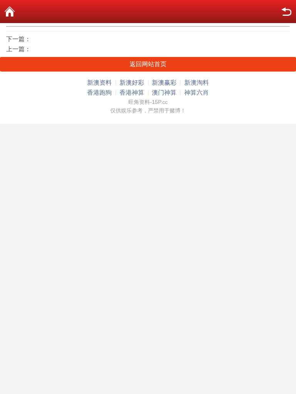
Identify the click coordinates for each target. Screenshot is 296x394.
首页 (9, 11)
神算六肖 (196, 92)
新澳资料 (99, 82)
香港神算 (131, 92)
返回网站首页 (148, 64)
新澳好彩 (131, 82)
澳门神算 (164, 92)
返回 (286, 11)
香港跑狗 (99, 92)
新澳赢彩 (164, 82)
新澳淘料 (196, 82)
